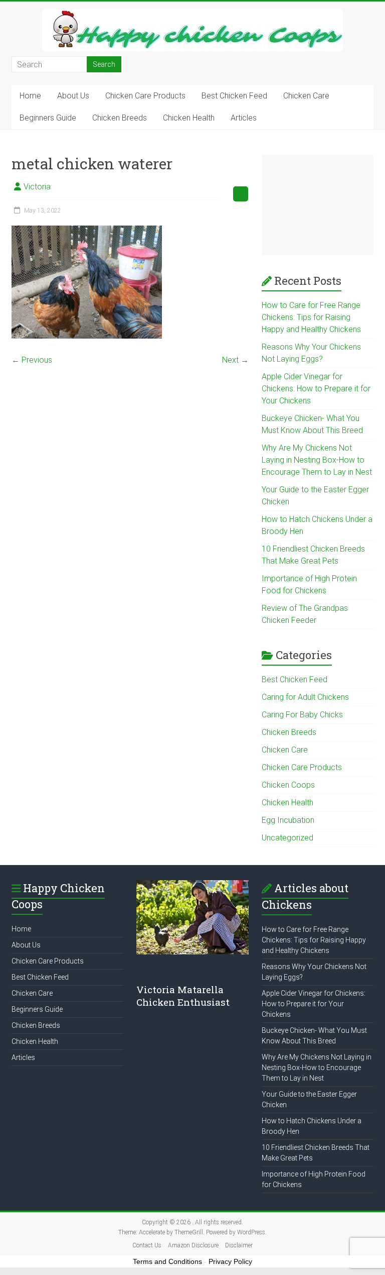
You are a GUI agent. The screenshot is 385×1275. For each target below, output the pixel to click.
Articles (244, 118)
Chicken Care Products (145, 95)
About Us (73, 95)
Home (30, 95)
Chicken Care (306, 95)
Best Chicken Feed (234, 95)
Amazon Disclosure (193, 1245)
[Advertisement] (317, 205)
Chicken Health (189, 118)
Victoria (37, 186)
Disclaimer (239, 1245)
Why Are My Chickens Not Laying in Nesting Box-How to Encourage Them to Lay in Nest (317, 460)
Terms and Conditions (167, 1261)
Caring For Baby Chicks (302, 714)
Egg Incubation (288, 820)
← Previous (32, 360)
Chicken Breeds (119, 118)
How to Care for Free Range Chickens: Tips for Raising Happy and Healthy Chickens (311, 317)
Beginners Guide (48, 118)
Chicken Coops (288, 785)
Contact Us (146, 1245)
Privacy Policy (230, 1261)
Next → (235, 360)
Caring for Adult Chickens (305, 697)
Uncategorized (287, 837)
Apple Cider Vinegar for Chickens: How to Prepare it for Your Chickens (316, 388)
